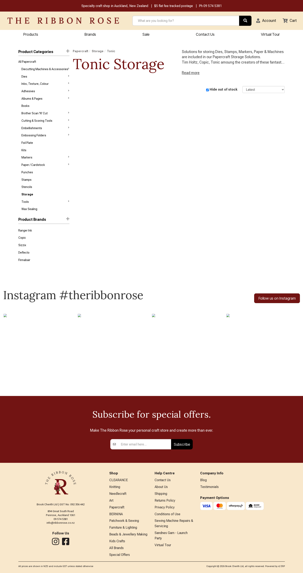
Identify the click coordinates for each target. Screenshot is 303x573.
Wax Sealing (29, 209)
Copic (22, 237)
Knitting (114, 487)
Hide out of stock (223, 89)
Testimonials (209, 487)
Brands (90, 34)
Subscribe (182, 444)
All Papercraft (27, 61)
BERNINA (116, 514)
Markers (26, 157)
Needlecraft (117, 494)
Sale (145, 34)
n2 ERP (281, 566)
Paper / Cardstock (33, 165)
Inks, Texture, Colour (35, 83)
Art (111, 500)
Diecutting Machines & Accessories (44, 69)
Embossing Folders (33, 135)
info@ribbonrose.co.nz (61, 522)
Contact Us (205, 34)
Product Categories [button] (35, 52)
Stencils (26, 187)
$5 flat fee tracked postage (173, 6)
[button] (266, 20)
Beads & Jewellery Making (128, 534)
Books (25, 106)
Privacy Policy (165, 507)
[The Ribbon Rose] (63, 21)
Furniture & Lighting (123, 527)
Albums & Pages (31, 98)
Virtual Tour (270, 34)
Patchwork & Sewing (124, 521)
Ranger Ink (25, 230)
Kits (23, 150)
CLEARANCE (118, 480)
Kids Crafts (117, 541)
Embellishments (31, 128)
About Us (161, 487)
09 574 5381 (212, 6)
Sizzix (22, 245)
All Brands (116, 548)
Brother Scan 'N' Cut (34, 113)
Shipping (161, 494)
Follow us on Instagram (277, 298)
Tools (25, 201)
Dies (24, 76)
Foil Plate (27, 142)
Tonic (111, 51)
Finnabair (24, 260)
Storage (27, 194)
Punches (27, 172)
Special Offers (119, 555)
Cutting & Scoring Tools (36, 120)
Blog (203, 480)
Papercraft (80, 51)
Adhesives (28, 91)
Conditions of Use (167, 514)
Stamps (26, 179)
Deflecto (23, 252)
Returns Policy (165, 500)
